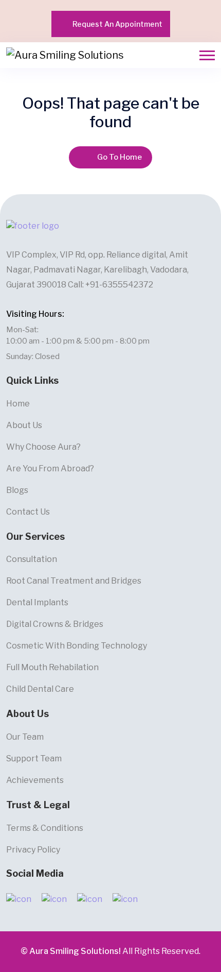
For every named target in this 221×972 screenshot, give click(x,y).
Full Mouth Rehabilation (52, 667)
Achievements (35, 780)
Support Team (34, 758)
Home (18, 403)
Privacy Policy (33, 850)
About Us (24, 425)
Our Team (25, 737)
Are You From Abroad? (50, 468)
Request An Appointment (117, 24)
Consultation (31, 559)
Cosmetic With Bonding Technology (76, 646)
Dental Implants (37, 602)
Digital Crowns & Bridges (54, 624)
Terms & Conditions (44, 828)
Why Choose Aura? (43, 447)
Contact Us (28, 512)
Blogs (17, 490)
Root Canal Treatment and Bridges (73, 581)
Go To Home (119, 157)
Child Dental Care (40, 689)
